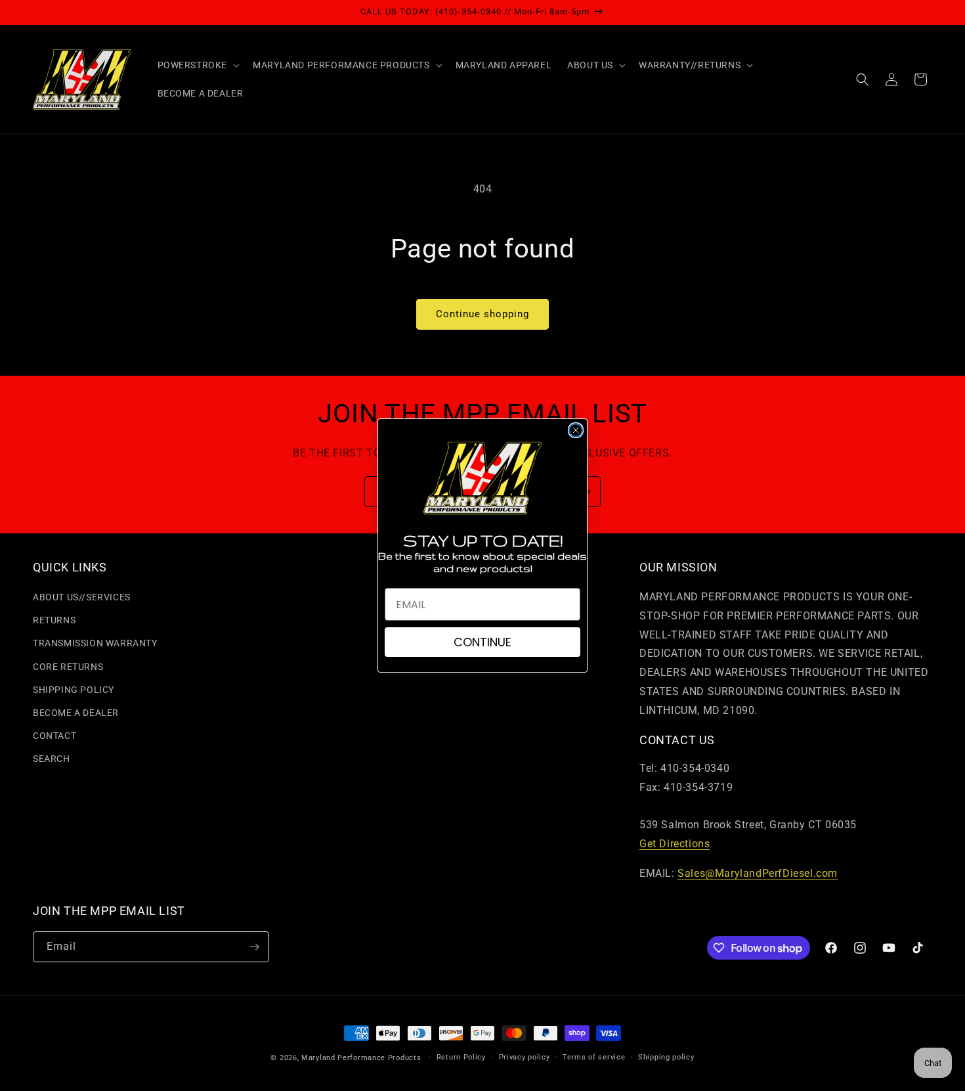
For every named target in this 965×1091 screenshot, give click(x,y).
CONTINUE (482, 642)
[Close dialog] (575, 430)
